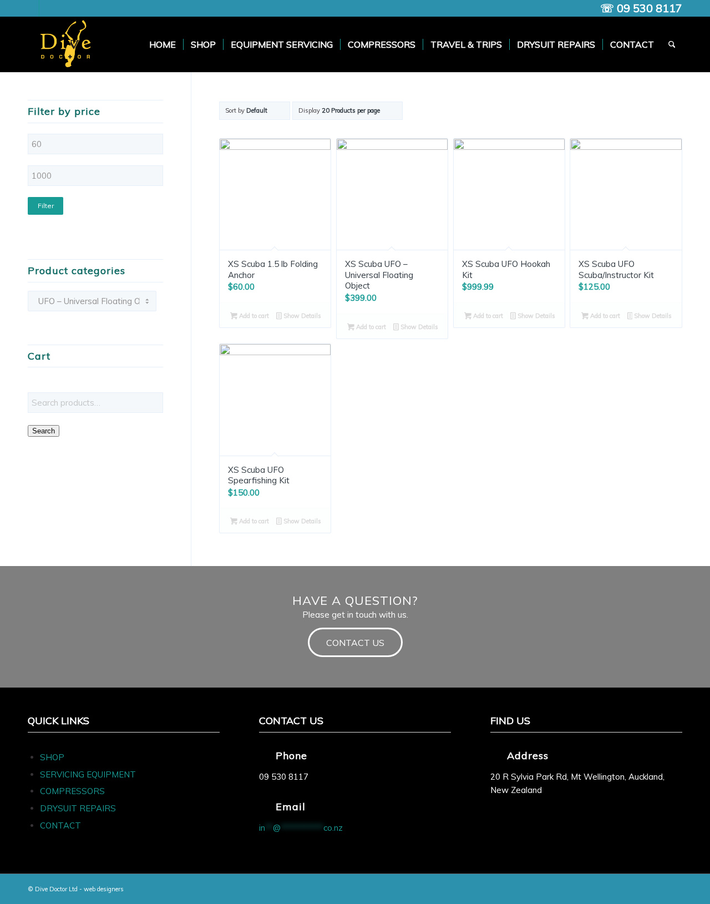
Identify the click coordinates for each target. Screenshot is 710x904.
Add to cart (253, 316)
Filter (46, 205)
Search (43, 431)
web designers (104, 889)
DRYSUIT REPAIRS (78, 808)
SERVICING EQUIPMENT (88, 774)
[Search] (672, 44)
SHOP (52, 757)
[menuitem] (162, 44)
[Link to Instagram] (47, 8)
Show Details (301, 316)
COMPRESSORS (73, 791)
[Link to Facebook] (31, 8)
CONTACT (60, 825)
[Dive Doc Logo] (68, 44)
